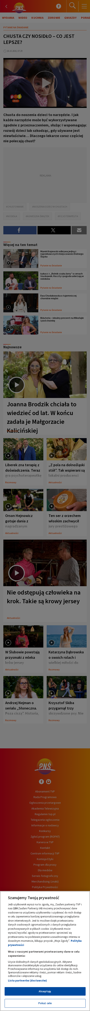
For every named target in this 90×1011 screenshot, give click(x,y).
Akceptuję (45, 991)
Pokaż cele (45, 1003)
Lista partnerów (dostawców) (27, 980)
